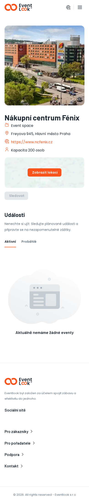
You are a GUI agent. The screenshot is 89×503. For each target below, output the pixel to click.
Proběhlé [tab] (29, 241)
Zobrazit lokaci (45, 172)
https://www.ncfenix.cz (31, 142)
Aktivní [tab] (10, 241)
